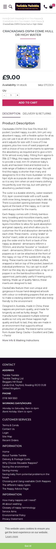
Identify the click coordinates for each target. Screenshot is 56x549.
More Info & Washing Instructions (20, 340)
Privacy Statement (12, 519)
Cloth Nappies (16, 18)
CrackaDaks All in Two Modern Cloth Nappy (22, 21)
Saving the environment (15, 466)
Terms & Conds (10, 425)
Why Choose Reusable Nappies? (20, 463)
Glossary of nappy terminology (18, 507)
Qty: (4, 90)
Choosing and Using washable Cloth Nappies (26, 481)
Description (11, 113)
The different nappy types (16, 485)
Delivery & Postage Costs (16, 459)
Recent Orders (10, 440)
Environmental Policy (14, 515)
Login (5, 432)
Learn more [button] (11, 536)
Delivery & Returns (37, 113)
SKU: (40, 85)
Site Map (7, 436)
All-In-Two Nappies (32, 18)
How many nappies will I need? (19, 500)
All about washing (11, 504)
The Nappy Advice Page (15, 488)
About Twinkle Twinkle (14, 455)
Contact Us (8, 429)
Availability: (9, 84)
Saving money (10, 470)
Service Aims (9, 511)
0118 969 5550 (9, 398)
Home (5, 18)
